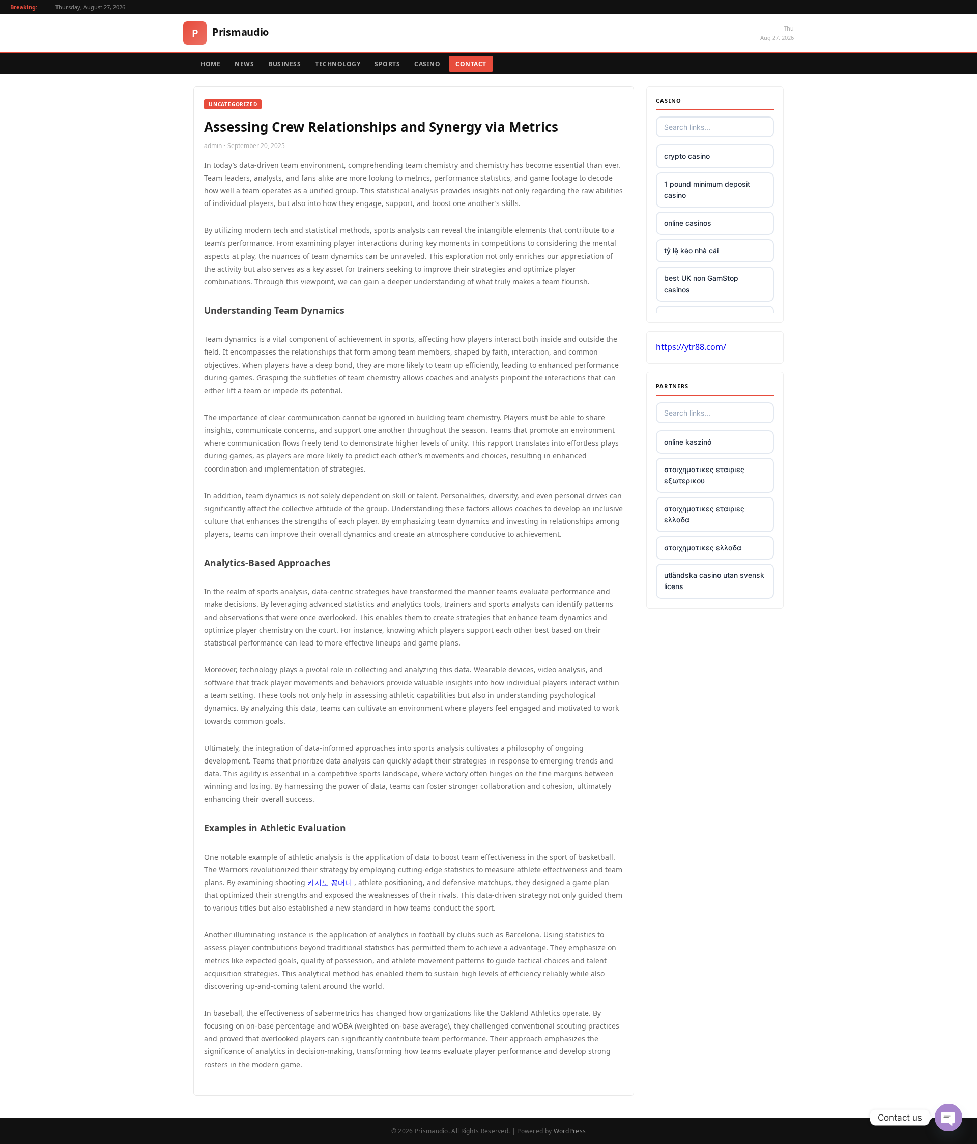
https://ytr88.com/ (691, 347)
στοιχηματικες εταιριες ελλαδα (704, 514)
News (244, 64)
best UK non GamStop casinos (701, 284)
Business (284, 64)
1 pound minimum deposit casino (707, 189)
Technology (337, 64)
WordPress (570, 1131)
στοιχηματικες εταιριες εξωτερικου (704, 475)
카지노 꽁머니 (329, 882)
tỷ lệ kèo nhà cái (691, 250)
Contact (470, 64)
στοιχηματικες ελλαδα (702, 547)
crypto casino (687, 156)
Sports (387, 64)
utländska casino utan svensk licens (714, 581)
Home (210, 64)
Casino (427, 64)
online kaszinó (687, 441)
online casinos (687, 223)
